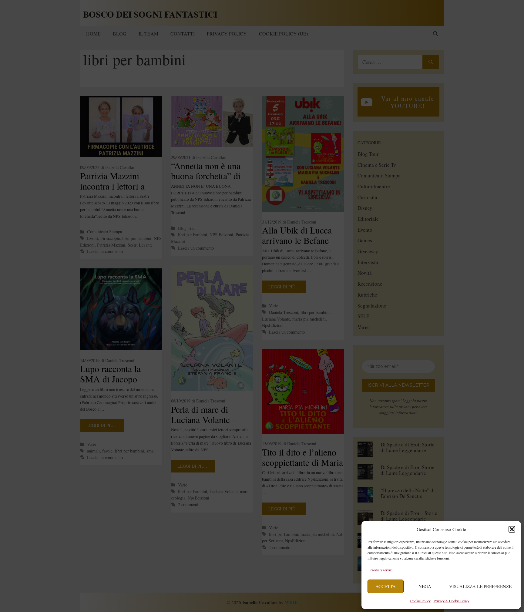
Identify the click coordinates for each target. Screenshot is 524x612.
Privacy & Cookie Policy (451, 600)
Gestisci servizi (381, 569)
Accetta (385, 586)
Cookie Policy (420, 600)
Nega (424, 586)
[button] (512, 529)
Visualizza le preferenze (480, 586)
